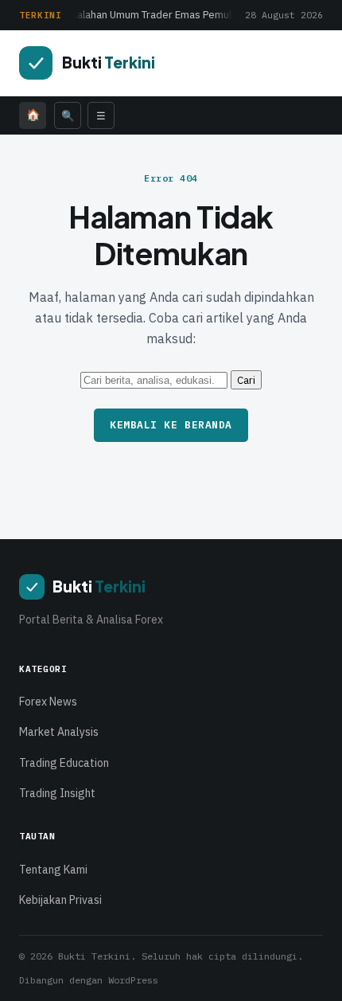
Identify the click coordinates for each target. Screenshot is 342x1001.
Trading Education (64, 763)
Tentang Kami (53, 869)
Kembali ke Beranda (170, 425)
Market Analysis (59, 732)
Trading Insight (57, 793)
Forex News (48, 701)
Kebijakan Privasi (60, 900)
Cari (246, 380)
